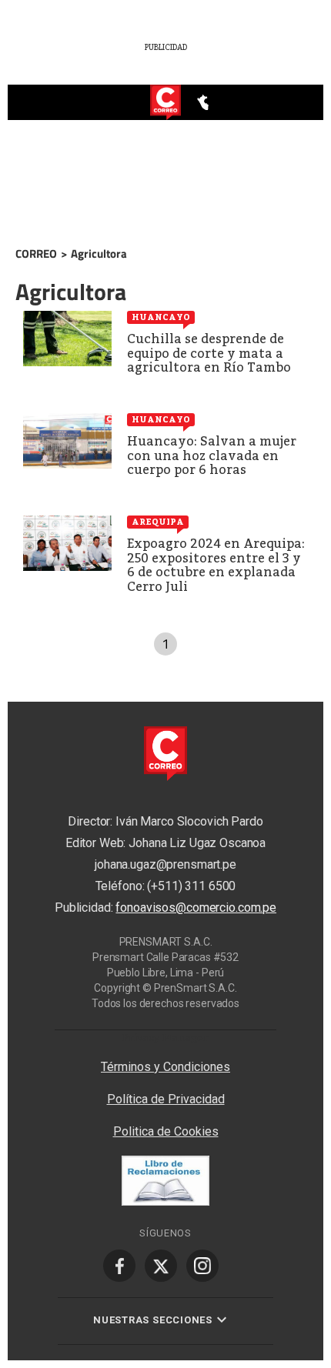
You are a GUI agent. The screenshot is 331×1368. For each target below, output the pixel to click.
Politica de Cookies (166, 1131)
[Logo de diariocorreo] (165, 103)
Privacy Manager (165, 1037)
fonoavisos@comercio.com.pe (195, 907)
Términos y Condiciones (165, 1066)
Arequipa (158, 521)
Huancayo (161, 317)
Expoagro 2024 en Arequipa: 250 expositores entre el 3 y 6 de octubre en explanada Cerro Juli (216, 565)
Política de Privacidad (166, 1099)
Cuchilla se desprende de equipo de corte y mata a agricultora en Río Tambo (209, 353)
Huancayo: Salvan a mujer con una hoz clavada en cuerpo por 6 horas (211, 455)
